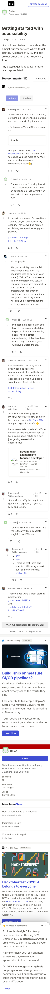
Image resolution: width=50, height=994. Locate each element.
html (22, 39)
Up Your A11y (36, 420)
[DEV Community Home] (11, 4)
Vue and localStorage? (14, 836)
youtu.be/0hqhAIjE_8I (19, 600)
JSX (18, 556)
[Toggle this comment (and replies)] (4, 114)
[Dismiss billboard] (46, 925)
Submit (12, 98)
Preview (26, 98)
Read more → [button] (11, 921)
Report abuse (35, 631)
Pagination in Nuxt (12, 825)
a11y (14, 39)
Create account (38, 4)
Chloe (12, 11)
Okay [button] (8, 988)
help (6, 39)
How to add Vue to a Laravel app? (20, 813)
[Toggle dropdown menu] (45, 108)
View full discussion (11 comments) (25, 624)
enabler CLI (22, 573)
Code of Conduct (16, 631)
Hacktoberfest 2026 (17, 901)
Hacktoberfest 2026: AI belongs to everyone (21, 884)
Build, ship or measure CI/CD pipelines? (22, 675)
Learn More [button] (10, 733)
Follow (25, 758)
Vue (18, 559)
